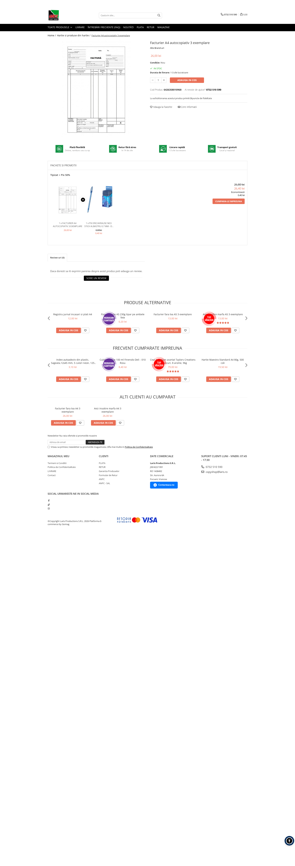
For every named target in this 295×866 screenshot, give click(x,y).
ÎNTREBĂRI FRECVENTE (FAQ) (104, 27)
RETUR (150, 27)
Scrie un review (96, 278)
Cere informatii (188, 106)
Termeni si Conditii (57, 463)
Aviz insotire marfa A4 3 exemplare (107, 410)
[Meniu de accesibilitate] (289, 841)
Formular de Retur (108, 475)
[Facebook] (49, 500)
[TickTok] (49, 504)
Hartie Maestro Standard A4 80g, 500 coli (223, 361)
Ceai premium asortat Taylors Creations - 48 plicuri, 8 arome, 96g (172, 361)
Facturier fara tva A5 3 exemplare (173, 314)
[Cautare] (159, 15)
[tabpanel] (96, 88)
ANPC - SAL (104, 483)
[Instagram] (49, 508)
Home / (52, 35)
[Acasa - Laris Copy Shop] (65, 15)
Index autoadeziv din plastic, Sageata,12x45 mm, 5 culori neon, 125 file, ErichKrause (72, 361)
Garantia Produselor (109, 471)
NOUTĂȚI (128, 27)
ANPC (102, 479)
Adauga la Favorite (162, 106)
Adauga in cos (187, 80)
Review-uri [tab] (57, 257)
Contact (52, 475)
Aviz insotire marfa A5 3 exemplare (223, 314)
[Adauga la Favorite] (85, 330)
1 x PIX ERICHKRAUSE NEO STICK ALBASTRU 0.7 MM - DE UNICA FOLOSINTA (98, 225)
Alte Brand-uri (157, 47)
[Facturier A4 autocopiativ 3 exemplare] (96, 88)
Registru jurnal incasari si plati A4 (72, 314)
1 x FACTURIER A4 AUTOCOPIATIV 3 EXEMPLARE (67, 225)
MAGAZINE (163, 27)
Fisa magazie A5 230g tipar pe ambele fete (122, 316)
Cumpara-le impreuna (228, 201)
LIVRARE (80, 27)
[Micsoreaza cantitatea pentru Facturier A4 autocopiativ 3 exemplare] (152, 80)
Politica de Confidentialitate (139, 446)
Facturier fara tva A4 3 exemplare (67, 410)
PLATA (140, 27)
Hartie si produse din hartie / (74, 35)
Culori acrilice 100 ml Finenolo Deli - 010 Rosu (123, 361)
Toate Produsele (59, 27)
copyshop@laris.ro (216, 472)
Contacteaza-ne (166, 485)
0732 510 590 (213, 467)
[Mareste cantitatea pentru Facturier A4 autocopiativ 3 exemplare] (163, 80)
